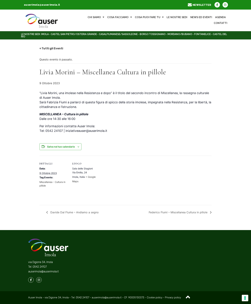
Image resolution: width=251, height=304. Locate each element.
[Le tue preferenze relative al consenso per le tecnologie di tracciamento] (245, 298)
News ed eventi (201, 17)
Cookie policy (155, 297)
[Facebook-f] (217, 5)
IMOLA (45, 34)
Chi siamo (94, 17)
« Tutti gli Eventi (51, 48)
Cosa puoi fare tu (147, 17)
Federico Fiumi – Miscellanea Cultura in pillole (178, 212)
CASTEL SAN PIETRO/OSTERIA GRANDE (74, 34)
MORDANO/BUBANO (180, 34)
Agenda (220, 17)
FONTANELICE (202, 34)
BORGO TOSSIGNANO (152, 34)
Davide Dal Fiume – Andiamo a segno (74, 212)
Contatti (220, 23)
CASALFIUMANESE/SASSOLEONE (118, 34)
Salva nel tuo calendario (61, 146)
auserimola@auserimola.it (43, 271)
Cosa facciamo (118, 17)
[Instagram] (225, 5)
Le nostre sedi (177, 17)
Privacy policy (173, 297)
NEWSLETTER (202, 4)
